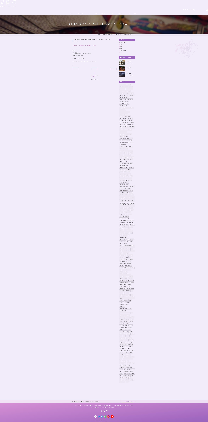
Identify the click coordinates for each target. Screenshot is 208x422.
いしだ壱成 (121, 155)
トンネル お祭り (127, 169)
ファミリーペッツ (127, 354)
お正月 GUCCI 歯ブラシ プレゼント (126, 308)
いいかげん (124, 365)
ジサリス (125, 207)
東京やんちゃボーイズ (127, 228)
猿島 (120, 346)
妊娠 (128, 379)
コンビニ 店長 (122, 178)
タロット (121, 44)
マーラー (129, 356)
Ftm (123, 259)
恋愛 (132, 377)
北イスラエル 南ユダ (123, 286)
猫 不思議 (130, 146)
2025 (125, 369)
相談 (124, 381)
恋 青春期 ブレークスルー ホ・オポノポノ (127, 107)
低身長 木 (125, 152)
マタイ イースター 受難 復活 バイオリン (127, 142)
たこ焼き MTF (124, 250)
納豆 (120, 169)
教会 (120, 122)
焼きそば (121, 271)
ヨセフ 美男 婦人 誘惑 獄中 (125, 290)
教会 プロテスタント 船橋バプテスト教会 (126, 276)
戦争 (123, 169)
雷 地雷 (123, 224)
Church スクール (129, 138)
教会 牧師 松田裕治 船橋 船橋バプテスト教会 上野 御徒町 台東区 (127, 197)
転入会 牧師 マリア (123, 144)
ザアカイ (121, 152)
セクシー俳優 (130, 278)
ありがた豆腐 (124, 375)
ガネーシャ (132, 333)
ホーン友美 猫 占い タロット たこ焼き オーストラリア (127, 201)
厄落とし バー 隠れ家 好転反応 (125, 116)
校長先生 (123, 261)
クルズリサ (130, 327)
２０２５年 (121, 369)
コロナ (125, 241)
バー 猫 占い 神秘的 (127, 84)
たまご (128, 342)
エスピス (121, 278)
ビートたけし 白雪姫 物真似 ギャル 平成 (127, 157)
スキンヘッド (122, 304)
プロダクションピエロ (129, 230)
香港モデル (121, 373)
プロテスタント (128, 222)
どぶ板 (132, 344)
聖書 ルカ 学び (129, 120)
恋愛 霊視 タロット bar (124, 101)
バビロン (121, 321)
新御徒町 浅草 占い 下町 (124, 86)
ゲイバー (127, 224)
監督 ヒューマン (125, 165)
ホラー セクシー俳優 (123, 220)
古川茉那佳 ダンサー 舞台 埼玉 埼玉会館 (127, 288)
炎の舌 (133, 350)
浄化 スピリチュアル (123, 95)
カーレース (127, 218)
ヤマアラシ (121, 356)
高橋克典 (121, 333)
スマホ (131, 159)
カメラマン (130, 214)
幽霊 (120, 261)
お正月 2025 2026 (129, 367)
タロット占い (132, 280)
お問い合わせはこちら (200, 9)
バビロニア (132, 319)
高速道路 (121, 342)
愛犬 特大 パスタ (123, 363)
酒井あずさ (125, 284)
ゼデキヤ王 (127, 319)
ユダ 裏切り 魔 (127, 171)
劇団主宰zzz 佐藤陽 (131, 250)
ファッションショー (127, 373)
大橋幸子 (130, 300)
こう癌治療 (126, 304)
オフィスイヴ (122, 257)
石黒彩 (125, 333)
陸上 (130, 261)
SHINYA (127, 335)
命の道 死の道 (122, 319)
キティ (126, 325)
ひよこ (125, 356)
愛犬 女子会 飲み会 (131, 95)
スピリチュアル (123, 50)
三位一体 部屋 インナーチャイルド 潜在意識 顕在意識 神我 (127, 127)
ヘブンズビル (122, 265)
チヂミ (132, 248)
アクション (121, 267)
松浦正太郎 (121, 228)
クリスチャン (132, 239)
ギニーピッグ (124, 269)
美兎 (120, 280)
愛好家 (131, 163)
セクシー (125, 329)
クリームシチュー (125, 226)
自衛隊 (125, 267)
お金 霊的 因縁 (130, 99)
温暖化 (125, 263)
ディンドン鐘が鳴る (126, 235)
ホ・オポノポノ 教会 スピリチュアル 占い (127, 93)
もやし (125, 342)
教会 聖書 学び (130, 118)
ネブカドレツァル (126, 321)
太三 (120, 375)
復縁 (120, 379)
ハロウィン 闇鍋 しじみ (124, 167)
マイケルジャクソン (128, 302)
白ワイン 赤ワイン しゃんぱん (125, 314)
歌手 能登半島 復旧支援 (124, 192)
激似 (120, 269)
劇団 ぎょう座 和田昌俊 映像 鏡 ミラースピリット (127, 246)
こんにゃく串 (124, 346)
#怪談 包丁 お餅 (94, 79)
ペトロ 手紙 (131, 192)
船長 (125, 350)
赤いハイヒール (122, 340)
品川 (120, 365)
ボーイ (121, 259)
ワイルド (129, 329)
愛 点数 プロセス (123, 109)
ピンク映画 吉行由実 (123, 344)
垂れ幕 (130, 340)
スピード (126, 331)
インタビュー (122, 302)
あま (120, 243)
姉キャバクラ (126, 212)
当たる (127, 381)
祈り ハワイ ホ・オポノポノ (124, 103)
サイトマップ (113, 407)
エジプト (131, 321)
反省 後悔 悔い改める (123, 105)
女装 (133, 224)
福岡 (131, 294)
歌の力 (133, 363)
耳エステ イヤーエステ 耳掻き (128, 358)
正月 (131, 312)
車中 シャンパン (128, 348)
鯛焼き (123, 377)
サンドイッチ (126, 271)
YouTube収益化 (122, 367)
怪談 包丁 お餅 (129, 255)
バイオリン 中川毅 (123, 255)
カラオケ (127, 184)
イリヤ (127, 340)
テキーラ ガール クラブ (124, 148)
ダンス (133, 186)
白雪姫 (127, 292)
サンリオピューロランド (123, 327)
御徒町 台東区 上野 (123, 237)
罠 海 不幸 (132, 122)
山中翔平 (123, 280)
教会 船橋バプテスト (131, 220)
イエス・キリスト (122, 222)
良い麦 (127, 259)
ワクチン (128, 241)
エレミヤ (121, 241)
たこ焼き (121, 214)
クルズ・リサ (129, 363)
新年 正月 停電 (125, 182)
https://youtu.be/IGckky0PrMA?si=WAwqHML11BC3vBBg (84, 45)
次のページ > (113, 68)
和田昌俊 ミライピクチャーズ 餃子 (125, 186)
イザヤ (131, 175)
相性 (125, 379)
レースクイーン (122, 218)
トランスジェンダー (126, 253)
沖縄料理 (128, 365)
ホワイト (121, 371)
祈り (120, 140)
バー (73, 64)
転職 (131, 379)
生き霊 (121, 335)
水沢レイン (121, 207)
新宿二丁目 (125, 214)
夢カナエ (133, 373)
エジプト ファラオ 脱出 (124, 136)
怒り (128, 267)
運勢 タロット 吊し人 (130, 124)
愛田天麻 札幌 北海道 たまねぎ (125, 188)
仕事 (133, 379)
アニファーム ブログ (123, 118)
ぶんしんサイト (124, 243)
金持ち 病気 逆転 (125, 122)
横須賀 (129, 344)
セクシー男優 (127, 216)
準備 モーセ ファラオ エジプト (125, 173)
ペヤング (121, 352)
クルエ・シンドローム (128, 265)
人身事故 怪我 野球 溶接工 (124, 175)
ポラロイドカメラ (130, 346)
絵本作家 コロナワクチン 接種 (125, 294)
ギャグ (121, 235)
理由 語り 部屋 (122, 124)
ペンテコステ (129, 350)
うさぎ (121, 159)
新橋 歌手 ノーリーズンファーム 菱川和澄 (127, 194)
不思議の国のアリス (126, 159)
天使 (131, 342)
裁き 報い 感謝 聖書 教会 (124, 97)
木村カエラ (131, 371)
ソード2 (127, 280)
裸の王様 (129, 284)
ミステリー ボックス (123, 163)
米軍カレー (121, 350)
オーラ (121, 46)
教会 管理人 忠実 (123, 120)
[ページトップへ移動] (135, 401)
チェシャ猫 (128, 369)
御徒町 (127, 377)
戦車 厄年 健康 (122, 184)
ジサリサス (125, 278)
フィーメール (131, 257)
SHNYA (124, 335)
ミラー (132, 290)
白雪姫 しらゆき (122, 306)
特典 (120, 165)
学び (120, 224)
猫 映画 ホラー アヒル (124, 146)
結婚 (123, 379)
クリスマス (130, 180)
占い (129, 377)
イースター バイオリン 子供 (127, 140)
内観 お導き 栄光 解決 (124, 114)
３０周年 (131, 352)
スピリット (121, 292)
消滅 (128, 163)
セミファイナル (122, 230)
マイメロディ (130, 325)
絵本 (131, 241)
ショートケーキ (126, 352)
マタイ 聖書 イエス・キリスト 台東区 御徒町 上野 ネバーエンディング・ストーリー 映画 (127, 204)
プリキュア (121, 171)
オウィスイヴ (122, 323)
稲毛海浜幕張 (129, 263)
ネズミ (121, 358)
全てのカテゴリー (123, 42)
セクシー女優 (122, 216)
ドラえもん (130, 226)
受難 (130, 335)
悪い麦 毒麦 (131, 259)
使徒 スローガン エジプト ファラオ (126, 134)
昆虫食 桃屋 (132, 282)
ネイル (121, 182)
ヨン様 (121, 253)
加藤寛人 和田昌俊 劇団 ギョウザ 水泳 (126, 190)
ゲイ (131, 224)
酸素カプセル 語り (123, 138)
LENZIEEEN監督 (126, 371)
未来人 (132, 375)
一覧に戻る (94, 68)
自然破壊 (121, 263)
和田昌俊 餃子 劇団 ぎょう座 (125, 312)
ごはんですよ (132, 267)
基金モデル (126, 300)
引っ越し (121, 381)
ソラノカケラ (122, 325)
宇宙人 (129, 375)
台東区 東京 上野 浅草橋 (124, 282)
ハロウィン (121, 161)
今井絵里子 (130, 331)
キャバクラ (121, 212)
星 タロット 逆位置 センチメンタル (126, 129)
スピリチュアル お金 (123, 99)
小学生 (127, 261)
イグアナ (133, 356)
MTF (120, 226)
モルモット (129, 269)
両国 (130, 212)
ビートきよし (126, 155)
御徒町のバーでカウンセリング (79, 58)
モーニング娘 (122, 331)
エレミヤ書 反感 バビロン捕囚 (125, 248)
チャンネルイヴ (127, 323)
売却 (120, 250)
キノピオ (133, 369)
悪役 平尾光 (130, 152)
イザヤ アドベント (129, 178)
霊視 (121, 48)
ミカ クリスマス (122, 180)
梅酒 (120, 348)
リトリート (121, 300)
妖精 (120, 377)
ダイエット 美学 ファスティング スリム (126, 150)
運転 (133, 340)
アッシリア (129, 286)
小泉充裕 (126, 257)
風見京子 (121, 284)
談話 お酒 (131, 86)
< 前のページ (75, 68)
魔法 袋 (132, 167)
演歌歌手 (121, 329)
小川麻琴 (128, 333)
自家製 (123, 348)
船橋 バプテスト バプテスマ (124, 239)
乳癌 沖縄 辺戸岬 (123, 310)
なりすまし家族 (130, 207)
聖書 (133, 222)
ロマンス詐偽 (122, 354)
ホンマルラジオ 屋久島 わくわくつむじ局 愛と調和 (127, 298)
